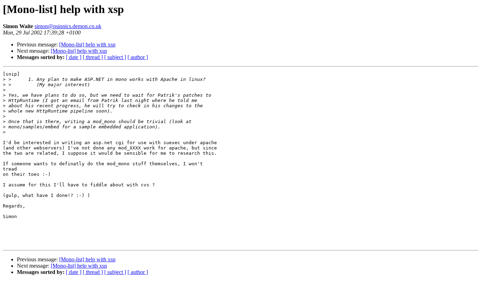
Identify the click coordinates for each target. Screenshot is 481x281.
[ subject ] (115, 57)
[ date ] (73, 57)
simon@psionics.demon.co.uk (68, 26)
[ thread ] (93, 57)
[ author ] (137, 57)
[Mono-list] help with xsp (87, 44)
